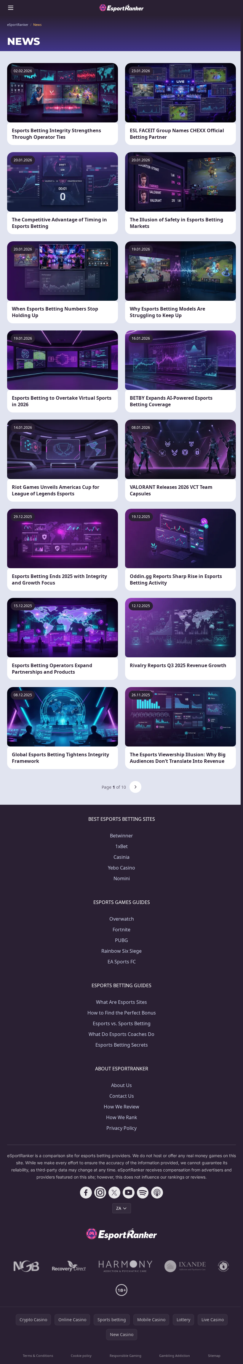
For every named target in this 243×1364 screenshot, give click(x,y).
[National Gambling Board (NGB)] (26, 1266)
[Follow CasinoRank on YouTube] (129, 1192)
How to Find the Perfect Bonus (121, 1012)
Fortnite (121, 929)
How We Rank (121, 1117)
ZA (118, 1208)
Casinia (121, 857)
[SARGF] (223, 1266)
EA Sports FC (122, 961)
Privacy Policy (121, 1128)
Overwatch (121, 919)
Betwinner (121, 835)
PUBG (121, 940)
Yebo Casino (121, 867)
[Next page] (135, 787)
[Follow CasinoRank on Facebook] (86, 1192)
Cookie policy (81, 1355)
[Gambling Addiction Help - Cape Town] (185, 1266)
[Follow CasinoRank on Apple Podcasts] (157, 1192)
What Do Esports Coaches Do (121, 1034)
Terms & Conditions (38, 1355)
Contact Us (121, 1096)
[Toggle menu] (11, 8)
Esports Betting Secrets (121, 1045)
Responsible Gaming (125, 1355)
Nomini (121, 878)
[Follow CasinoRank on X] (114, 1192)
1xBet (121, 846)
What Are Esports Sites (121, 1002)
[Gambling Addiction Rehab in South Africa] (126, 1266)
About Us (121, 1085)
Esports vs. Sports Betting (122, 1023)
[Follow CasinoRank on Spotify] (143, 1192)
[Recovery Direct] (69, 1266)
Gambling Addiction (174, 1355)
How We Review (121, 1106)
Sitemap (214, 1355)
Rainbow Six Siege (121, 951)
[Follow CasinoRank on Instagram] (100, 1192)
